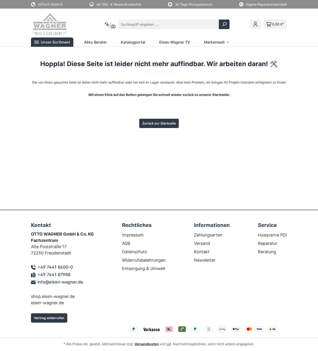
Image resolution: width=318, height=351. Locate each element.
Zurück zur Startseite (159, 123)
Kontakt (202, 251)
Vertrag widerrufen (49, 318)
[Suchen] (224, 24)
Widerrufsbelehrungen (144, 260)
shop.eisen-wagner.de (53, 296)
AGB (126, 243)
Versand (202, 243)
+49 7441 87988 (53, 274)
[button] (52, 42)
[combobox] (168, 24)
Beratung (267, 251)
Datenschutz (134, 251)
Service (267, 225)
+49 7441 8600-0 (55, 267)
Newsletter (205, 260)
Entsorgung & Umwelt (143, 268)
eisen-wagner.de (47, 302)
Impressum (133, 235)
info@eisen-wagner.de (60, 282)
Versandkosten (147, 344)
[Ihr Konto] (255, 24)
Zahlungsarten (208, 235)
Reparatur (267, 243)
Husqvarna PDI (272, 235)
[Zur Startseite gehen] (56, 24)
